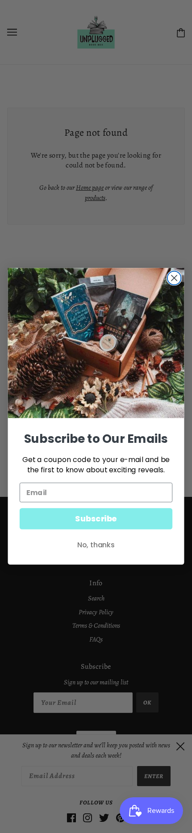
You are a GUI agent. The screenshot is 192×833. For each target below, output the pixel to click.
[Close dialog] (174, 278)
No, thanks (95, 545)
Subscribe (96, 519)
